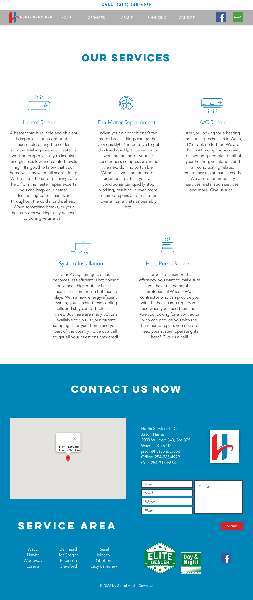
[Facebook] (221, 17)
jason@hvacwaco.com (161, 451)
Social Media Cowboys (135, 585)
